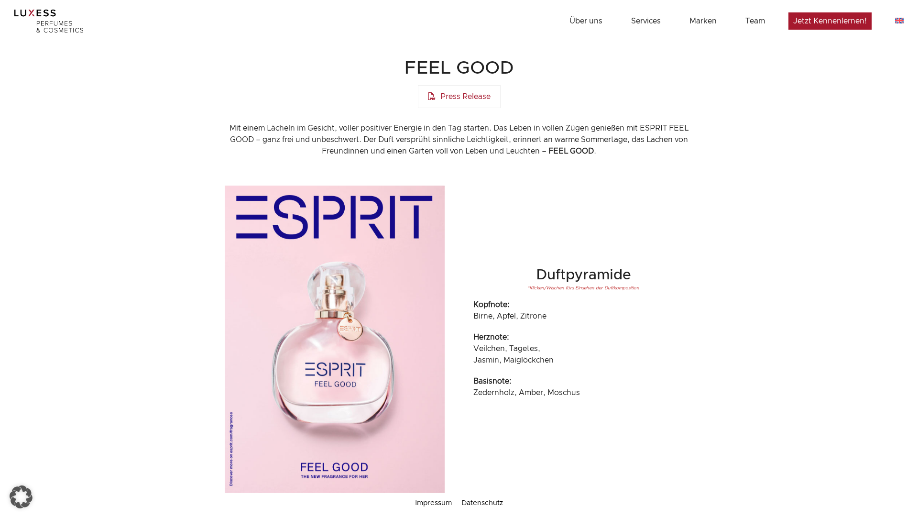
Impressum (433, 503)
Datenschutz (482, 503)
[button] (21, 497)
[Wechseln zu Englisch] (899, 21)
